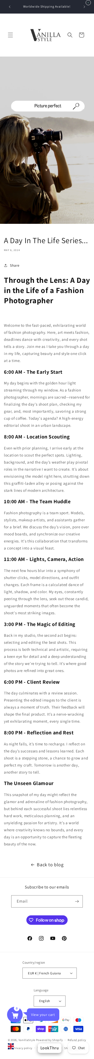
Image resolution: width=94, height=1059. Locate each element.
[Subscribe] (77, 901)
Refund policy (77, 1040)
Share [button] (15, 265)
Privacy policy (22, 1048)
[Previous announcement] (9, 7)
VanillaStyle (27, 1040)
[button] (10, 35)
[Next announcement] (84, 7)
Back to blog (50, 865)
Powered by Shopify (49, 1040)
